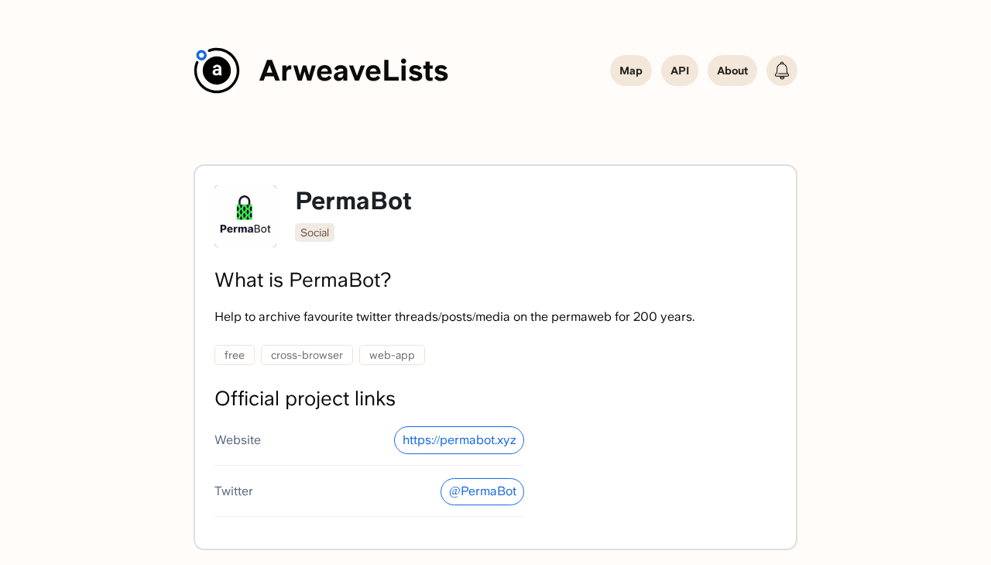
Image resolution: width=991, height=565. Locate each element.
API (679, 70)
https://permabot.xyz (459, 439)
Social (314, 232)
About (732, 70)
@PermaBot (482, 491)
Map (631, 70)
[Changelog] (781, 70)
